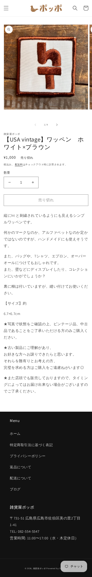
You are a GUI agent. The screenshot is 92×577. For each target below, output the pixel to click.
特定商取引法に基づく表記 (31, 445)
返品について (20, 467)
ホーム (15, 433)
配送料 (19, 164)
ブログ (15, 489)
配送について (20, 478)
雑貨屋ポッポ (39, 568)
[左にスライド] (35, 124)
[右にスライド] (57, 124)
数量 (7, 173)
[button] (6, 8)
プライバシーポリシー (28, 456)
